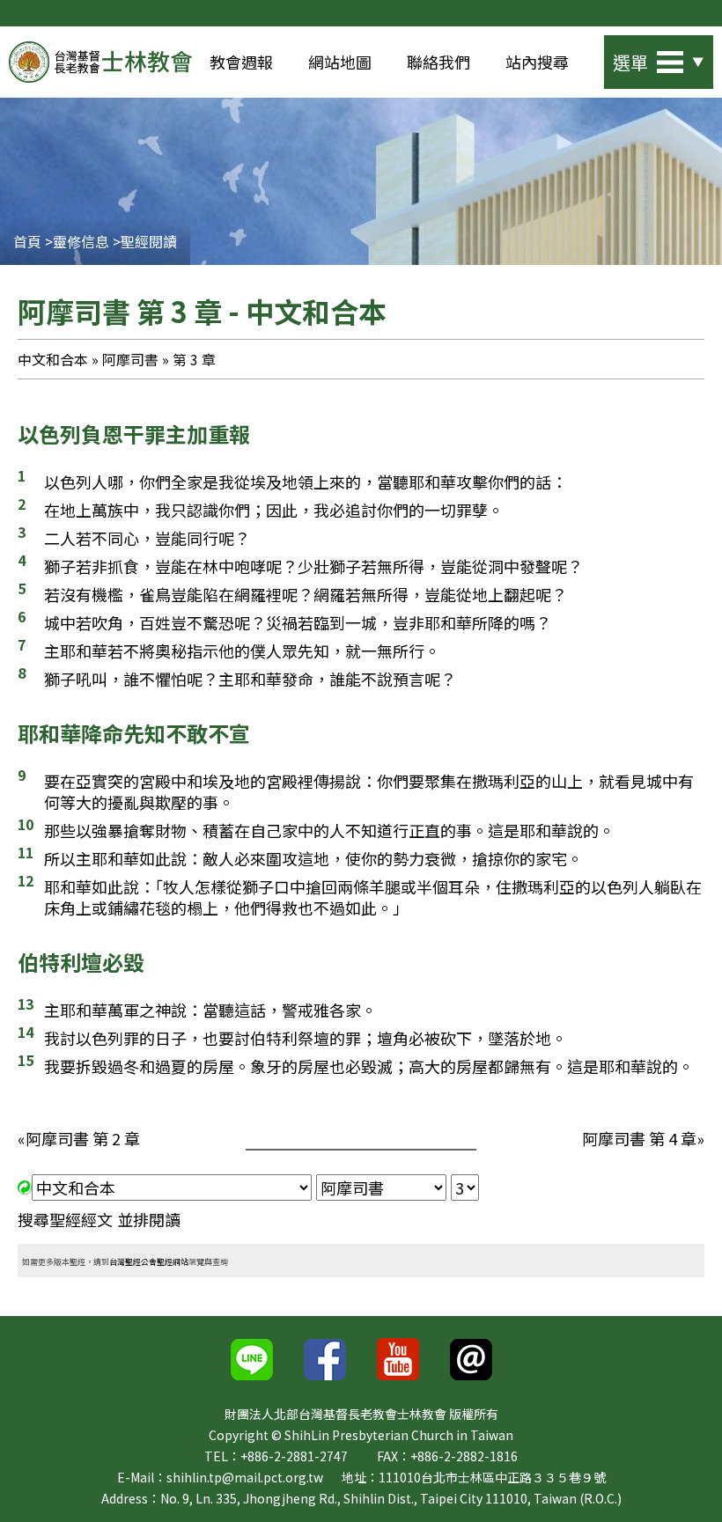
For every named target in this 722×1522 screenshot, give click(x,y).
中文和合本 (53, 359)
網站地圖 (340, 61)
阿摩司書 (130, 359)
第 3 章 (194, 359)
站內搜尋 (537, 61)
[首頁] (100, 61)
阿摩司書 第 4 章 (639, 1138)
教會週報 (241, 61)
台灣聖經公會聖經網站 (148, 1262)
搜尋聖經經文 (65, 1219)
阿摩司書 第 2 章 (83, 1138)
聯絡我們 (438, 61)
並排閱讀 (148, 1219)
